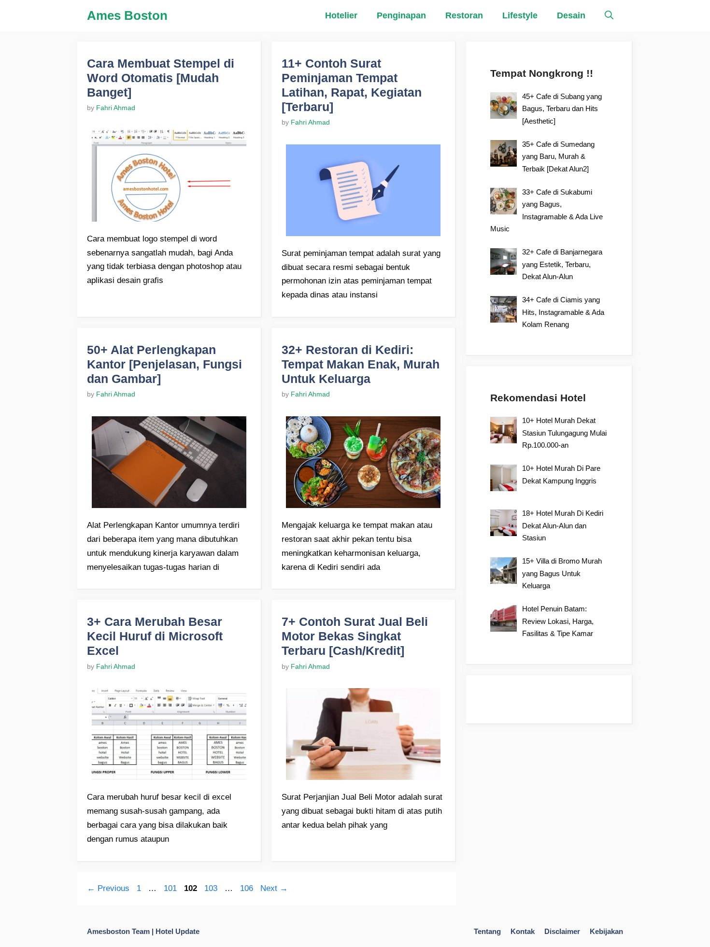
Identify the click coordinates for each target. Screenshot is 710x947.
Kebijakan (606, 931)
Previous (108, 888)
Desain (571, 15)
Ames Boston (127, 15)
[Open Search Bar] (609, 15)
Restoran (464, 15)
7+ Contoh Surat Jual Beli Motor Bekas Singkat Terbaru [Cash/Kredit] (355, 636)
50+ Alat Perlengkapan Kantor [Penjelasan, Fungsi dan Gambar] (164, 364)
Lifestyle (520, 15)
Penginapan (401, 15)
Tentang (487, 931)
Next (274, 888)
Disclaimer (562, 931)
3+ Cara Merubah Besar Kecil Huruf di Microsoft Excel (155, 636)
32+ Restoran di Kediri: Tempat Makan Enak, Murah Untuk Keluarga (361, 364)
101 (171, 888)
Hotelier (341, 15)
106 (248, 888)
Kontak (523, 931)
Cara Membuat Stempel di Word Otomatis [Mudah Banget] (160, 78)
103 (212, 888)
